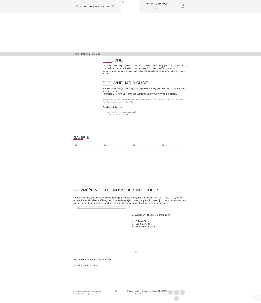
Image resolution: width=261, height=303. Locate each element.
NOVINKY (149, 4)
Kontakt (157, 8)
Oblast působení (97, 6)
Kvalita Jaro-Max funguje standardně (85, 294)
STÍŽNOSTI (162, 291)
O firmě (110, 6)
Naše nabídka (81, 6)
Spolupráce (161, 4)
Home (76, 54)
